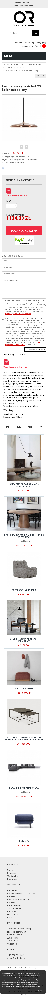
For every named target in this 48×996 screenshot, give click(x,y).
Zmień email (13, 938)
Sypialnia (11, 873)
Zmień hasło (13, 941)
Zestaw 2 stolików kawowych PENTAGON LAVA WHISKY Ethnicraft (24, 738)
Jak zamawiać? (15, 908)
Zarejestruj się (26, 46)
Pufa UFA (24, 841)
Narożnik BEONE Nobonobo (24, 788)
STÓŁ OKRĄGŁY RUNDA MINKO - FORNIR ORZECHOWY (24, 536)
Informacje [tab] (9, 354)
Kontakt (18, 43)
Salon (10, 870)
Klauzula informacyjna (18, 899)
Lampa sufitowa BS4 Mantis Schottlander (24, 485)
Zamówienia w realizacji (19, 929)
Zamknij (40, 990)
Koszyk (38, 46)
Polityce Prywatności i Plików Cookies (28, 986)
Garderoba (12, 876)
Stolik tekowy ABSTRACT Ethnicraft (24, 640)
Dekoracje (12, 879)
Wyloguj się (13, 944)
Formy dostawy (15, 905)
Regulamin (12, 890)
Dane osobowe (14, 935)
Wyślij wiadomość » (35, 349)
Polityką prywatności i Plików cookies (18, 314)
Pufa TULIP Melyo (24, 688)
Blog (9, 917)
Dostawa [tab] (24, 354)
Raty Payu (12, 911)
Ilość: (9, 201)
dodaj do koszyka (24, 230)
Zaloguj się (41, 43)
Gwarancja (12, 914)
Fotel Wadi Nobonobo (24, 590)
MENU (8, 56)
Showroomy (29, 43)
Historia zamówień (16, 932)
